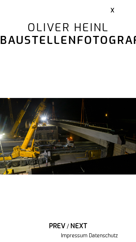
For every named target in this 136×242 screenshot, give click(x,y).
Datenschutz (103, 235)
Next (78, 226)
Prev (57, 226)
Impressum (74, 235)
